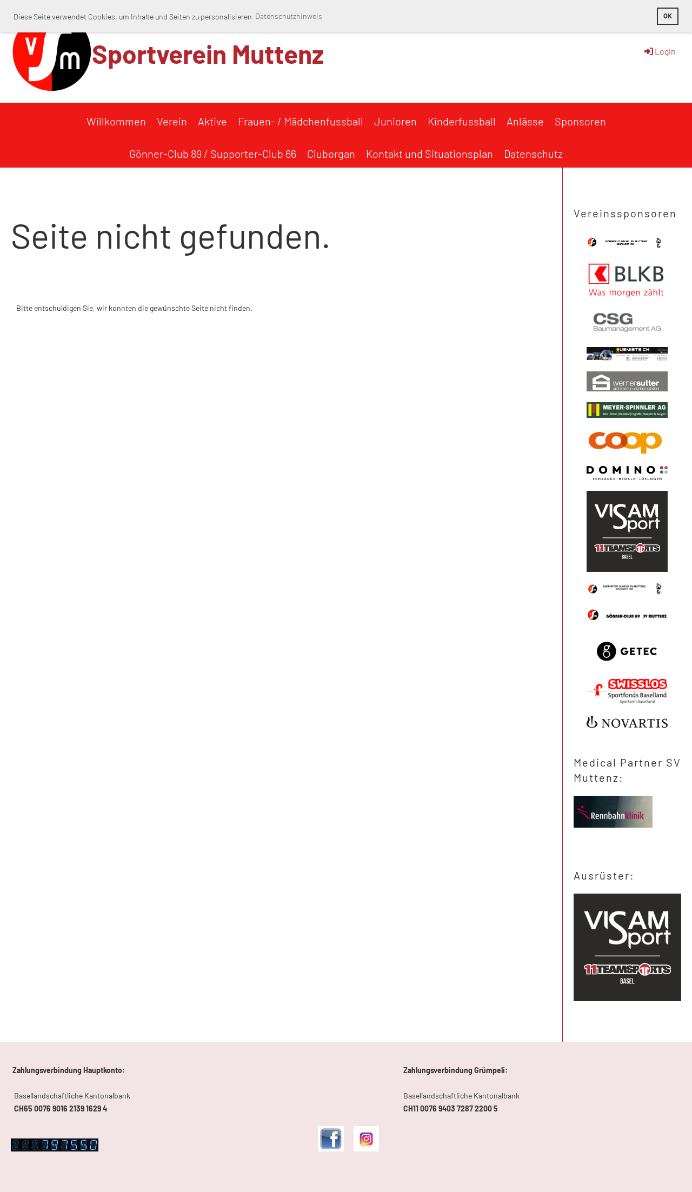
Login (665, 51)
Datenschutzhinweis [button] (288, 16)
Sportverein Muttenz (208, 53)
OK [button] (667, 15)
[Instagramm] (366, 1148)
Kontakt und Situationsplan (429, 153)
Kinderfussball (462, 121)
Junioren (395, 121)
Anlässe (525, 121)
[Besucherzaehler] (54, 1148)
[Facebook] (330, 1148)
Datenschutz (533, 153)
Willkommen (116, 121)
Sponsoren (580, 121)
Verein (172, 121)
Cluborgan (331, 153)
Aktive (212, 121)
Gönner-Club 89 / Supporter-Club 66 (212, 153)
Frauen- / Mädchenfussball (300, 121)
